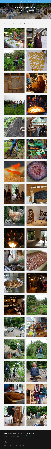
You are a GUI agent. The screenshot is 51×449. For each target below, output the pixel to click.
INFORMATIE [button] (22, 1)
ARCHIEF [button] (30, 1)
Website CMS (29, 435)
